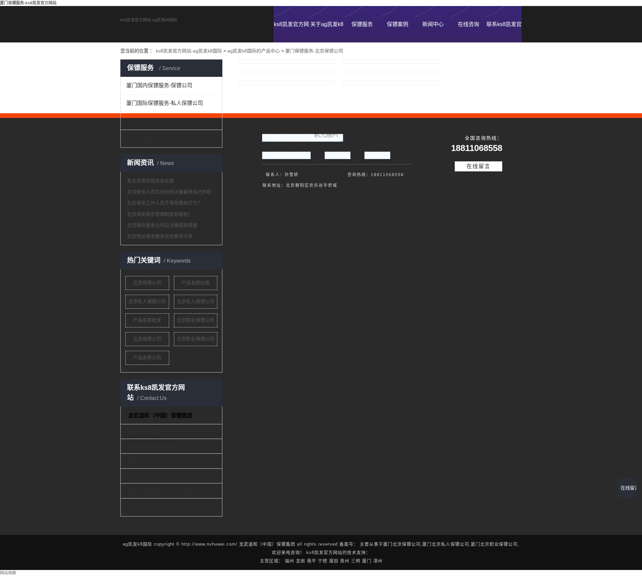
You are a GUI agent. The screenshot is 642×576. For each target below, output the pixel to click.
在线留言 (478, 166)
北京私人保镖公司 (147, 301)
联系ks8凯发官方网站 (504, 31)
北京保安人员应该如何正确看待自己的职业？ (172, 191)
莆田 (333, 560)
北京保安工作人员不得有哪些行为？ (164, 202)
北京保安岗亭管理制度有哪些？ (160, 214)
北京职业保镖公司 (195, 320)
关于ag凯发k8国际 (326, 31)
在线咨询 (468, 24)
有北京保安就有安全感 (150, 180)
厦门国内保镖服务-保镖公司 (159, 85)
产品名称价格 (196, 282)
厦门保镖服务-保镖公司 (154, 138)
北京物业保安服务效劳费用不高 (160, 236)
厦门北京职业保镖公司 (494, 544)
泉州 (344, 560)
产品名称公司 (147, 357)
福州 (289, 560)
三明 (355, 560)
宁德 (322, 560)
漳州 (378, 560)
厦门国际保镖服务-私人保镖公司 (164, 103)
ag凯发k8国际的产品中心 (253, 50)
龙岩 (300, 560)
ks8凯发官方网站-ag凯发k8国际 (148, 20)
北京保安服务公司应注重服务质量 (162, 225)
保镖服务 (362, 24)
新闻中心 (433, 24)
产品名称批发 (147, 320)
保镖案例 (397, 24)
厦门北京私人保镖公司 (445, 544)
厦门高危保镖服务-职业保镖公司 (164, 121)
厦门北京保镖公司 (402, 544)
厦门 (366, 560)
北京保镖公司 (147, 282)
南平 (311, 560)
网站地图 (8, 573)
